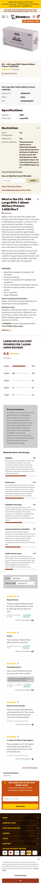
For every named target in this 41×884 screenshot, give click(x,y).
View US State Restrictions (12, 172)
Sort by (7, 578)
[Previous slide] (4, 39)
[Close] (38, 859)
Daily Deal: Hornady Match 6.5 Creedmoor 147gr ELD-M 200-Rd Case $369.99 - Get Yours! (20, 10)
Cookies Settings (20, 875)
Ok (20, 880)
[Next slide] (37, 39)
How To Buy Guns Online (12, 187)
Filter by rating (10, 583)
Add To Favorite (11, 74)
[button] (3, 16)
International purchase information (16, 190)
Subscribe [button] (20, 806)
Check (33, 181)
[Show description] (7, 330)
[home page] (20, 17)
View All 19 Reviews (30, 768)
